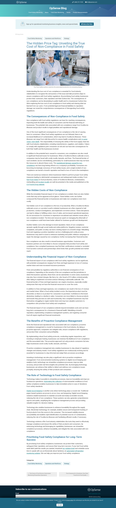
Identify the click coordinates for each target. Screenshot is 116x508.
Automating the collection (53, 381)
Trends (68, 12)
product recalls (44, 182)
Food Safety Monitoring (36, 12)
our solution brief (69, 448)
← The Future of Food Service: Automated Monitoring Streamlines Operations (39, 474)
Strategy (66, 38)
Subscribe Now (87, 24)
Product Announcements (80, 12)
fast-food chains (32, 180)
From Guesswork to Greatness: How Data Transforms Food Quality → (77, 474)
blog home (20, 34)
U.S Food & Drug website (35, 184)
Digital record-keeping (34, 391)
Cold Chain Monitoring (57, 12)
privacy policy (69, 500)
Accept (59, 505)
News (46, 12)
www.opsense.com (94, 493)
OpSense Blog (58, 8)
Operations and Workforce (53, 38)
